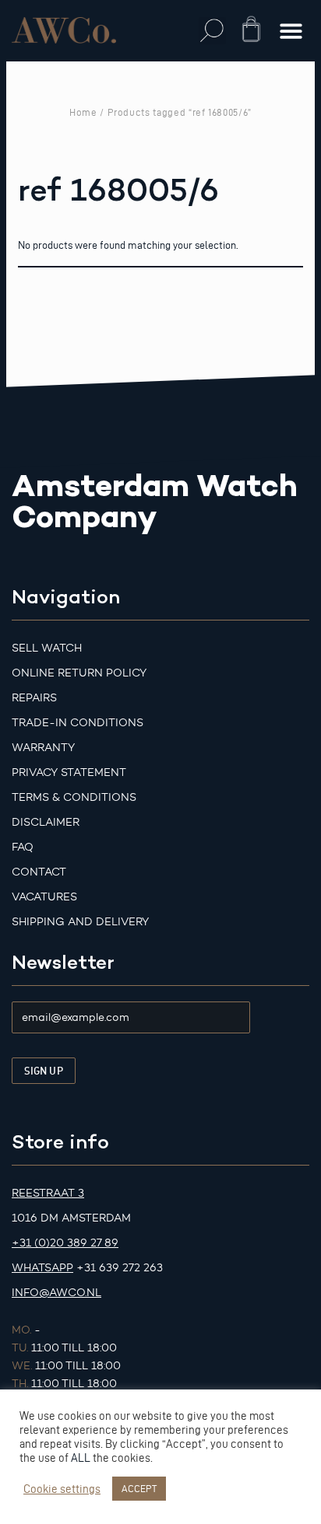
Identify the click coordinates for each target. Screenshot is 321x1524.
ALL (80, 1458)
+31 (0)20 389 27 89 (65, 1243)
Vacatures (44, 897)
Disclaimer (45, 822)
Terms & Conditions (74, 797)
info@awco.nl (56, 1292)
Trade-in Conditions (77, 722)
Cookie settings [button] (62, 1489)
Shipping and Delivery (80, 921)
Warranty (43, 747)
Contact (39, 872)
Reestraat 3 (48, 1193)
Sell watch (47, 648)
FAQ (23, 847)
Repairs (34, 697)
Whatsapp (42, 1267)
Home (83, 112)
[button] (212, 30)
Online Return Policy (79, 673)
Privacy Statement (69, 772)
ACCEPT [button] (139, 1488)
